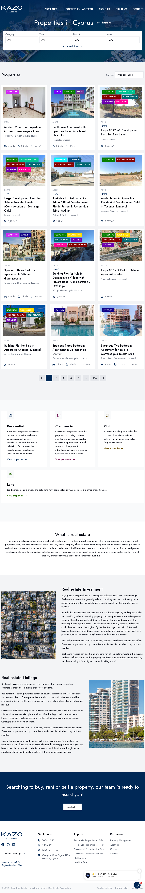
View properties (15, 459)
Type (41, 34)
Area (109, 34)
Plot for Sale (80, 858)
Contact (138, 9)
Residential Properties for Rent (88, 844)
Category (9, 34)
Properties (51, 9)
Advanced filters (70, 46)
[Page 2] (103, 378)
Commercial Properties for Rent (89, 853)
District (76, 34)
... (86, 378)
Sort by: (110, 75)
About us (104, 9)
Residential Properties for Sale (88, 840)
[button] (21, 40)
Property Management (79, 9)
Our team (121, 9)
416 (95, 378)
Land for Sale (80, 862)
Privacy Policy (121, 888)
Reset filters (102, 22)
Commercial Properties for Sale (89, 849)
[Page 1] (42, 378)
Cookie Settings (104, 888)
